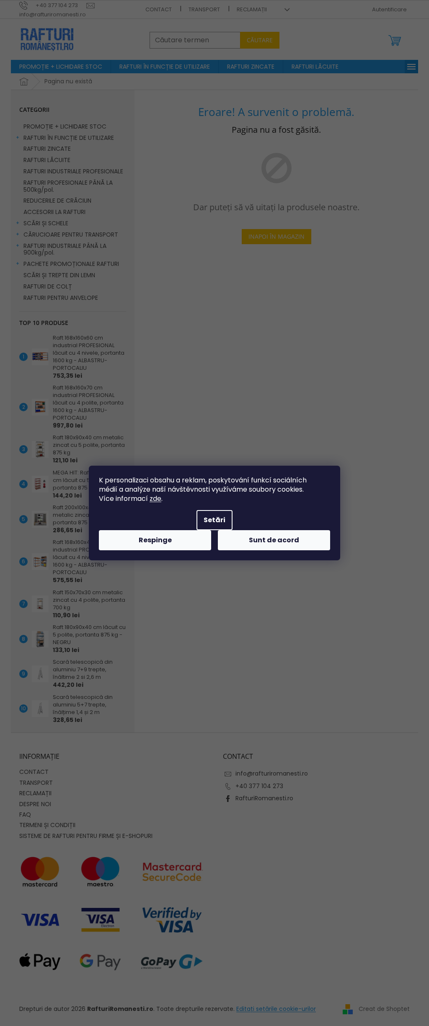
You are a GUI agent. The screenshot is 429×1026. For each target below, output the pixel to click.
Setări (214, 520)
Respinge (155, 540)
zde (155, 498)
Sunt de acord (274, 540)
